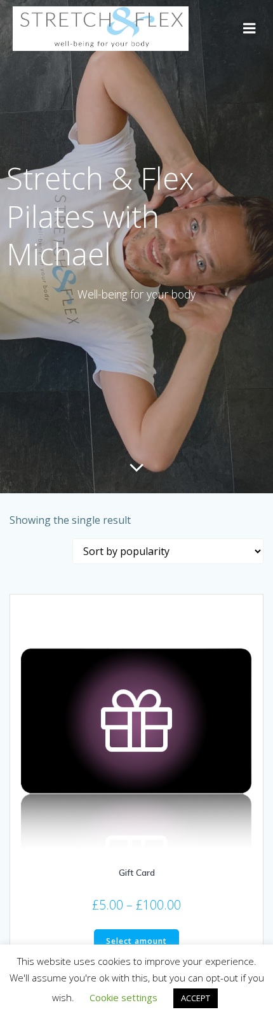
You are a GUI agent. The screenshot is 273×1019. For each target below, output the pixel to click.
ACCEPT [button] (195, 998)
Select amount (136, 941)
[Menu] (249, 28)
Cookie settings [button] (123, 997)
